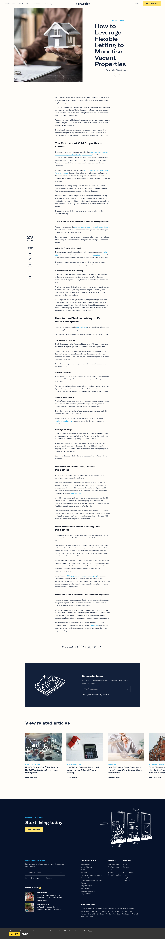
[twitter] (30, 259)
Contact (126, 870)
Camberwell (90, 909)
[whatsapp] (30, 270)
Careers (126, 867)
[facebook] (30, 253)
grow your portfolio (78, 493)
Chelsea (111, 909)
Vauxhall (135, 914)
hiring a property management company (82, 576)
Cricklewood (85, 911)
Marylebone (129, 911)
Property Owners (9, 4)
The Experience (113, 864)
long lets (96, 255)
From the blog (31, 888)
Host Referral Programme (90, 870)
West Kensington (87, 917)
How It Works (85, 864)
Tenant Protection (114, 875)
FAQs (125, 875)
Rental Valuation (86, 867)
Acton (83, 909)
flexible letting (81, 327)
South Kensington (123, 914)
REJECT (25, 934)
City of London (128, 909)
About (125, 864)
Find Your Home (113, 867)
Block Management (88, 891)
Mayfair (83, 914)
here (90, 931)
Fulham (103, 911)
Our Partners (85, 888)
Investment (36, 4)
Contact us (94, 625)
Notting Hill (91, 914)
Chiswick (118, 909)
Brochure (84, 872)
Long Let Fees (86, 894)
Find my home (152, 4)
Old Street (100, 914)
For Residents (23, 4)
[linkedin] (30, 264)
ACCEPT (14, 934)
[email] (30, 276)
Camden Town (101, 909)
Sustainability (47, 4)
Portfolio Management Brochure (92, 875)
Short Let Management (89, 878)
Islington (110, 911)
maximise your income (63, 421)
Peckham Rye (111, 914)
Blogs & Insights (86, 886)
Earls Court (95, 911)
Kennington (119, 911)
